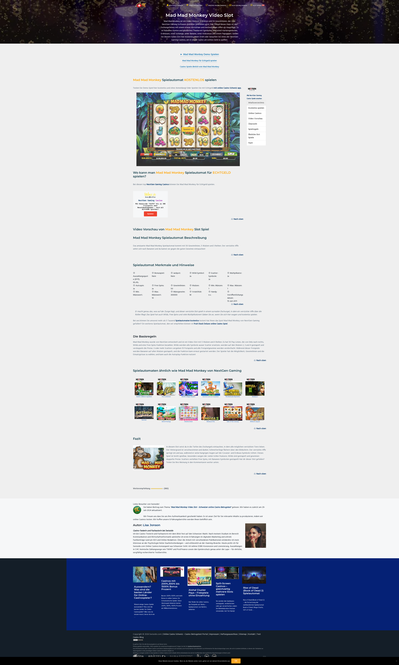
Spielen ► (188, 129)
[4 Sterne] (155, 488)
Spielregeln (253, 129)
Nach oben (238, 219)
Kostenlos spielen (256, 108)
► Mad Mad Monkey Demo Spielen (199, 54)
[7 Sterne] (159, 488)
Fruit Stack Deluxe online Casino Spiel (210, 323)
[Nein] (396, 661)
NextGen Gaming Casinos (158, 184)
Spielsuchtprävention (194, 646)
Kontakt (251, 634)
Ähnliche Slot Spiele (254, 136)
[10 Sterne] (162, 488)
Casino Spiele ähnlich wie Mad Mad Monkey (199, 66)
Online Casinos (254, 113)
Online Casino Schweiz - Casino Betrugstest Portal (185, 634)
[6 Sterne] (157, 488)
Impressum (214, 634)
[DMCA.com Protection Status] (199, 640)
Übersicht (252, 124)
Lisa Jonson (151, 525)
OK (236, 661)
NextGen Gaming (146, 200)
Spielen (150, 214)
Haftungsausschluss (229, 634)
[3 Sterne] (154, 488)
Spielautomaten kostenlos (187, 320)
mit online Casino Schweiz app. (227, 88)
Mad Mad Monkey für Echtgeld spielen (199, 60)
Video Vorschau (255, 118)
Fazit (250, 143)
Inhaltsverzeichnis (256, 102)
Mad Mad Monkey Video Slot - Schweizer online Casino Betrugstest (201, 507)
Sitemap (242, 634)
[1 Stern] (151, 488)
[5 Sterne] (156, 488)
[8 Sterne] (160, 488)
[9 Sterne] (161, 488)
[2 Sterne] (152, 488)
